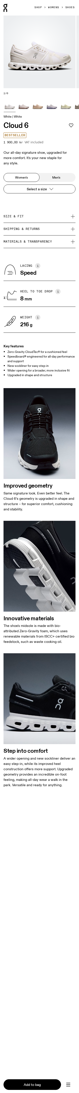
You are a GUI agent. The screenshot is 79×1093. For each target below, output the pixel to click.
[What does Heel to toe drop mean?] (58, 291)
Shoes (70, 7)
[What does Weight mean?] (37, 317)
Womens (53, 7)
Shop (38, 7)
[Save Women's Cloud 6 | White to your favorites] (71, 125)
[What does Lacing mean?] (37, 266)
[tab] (68, 1084)
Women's (21, 177)
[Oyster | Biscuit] (24, 106)
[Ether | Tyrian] (52, 106)
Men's (56, 177)
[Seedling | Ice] (66, 106)
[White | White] (10, 106)
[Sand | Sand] (38, 106)
